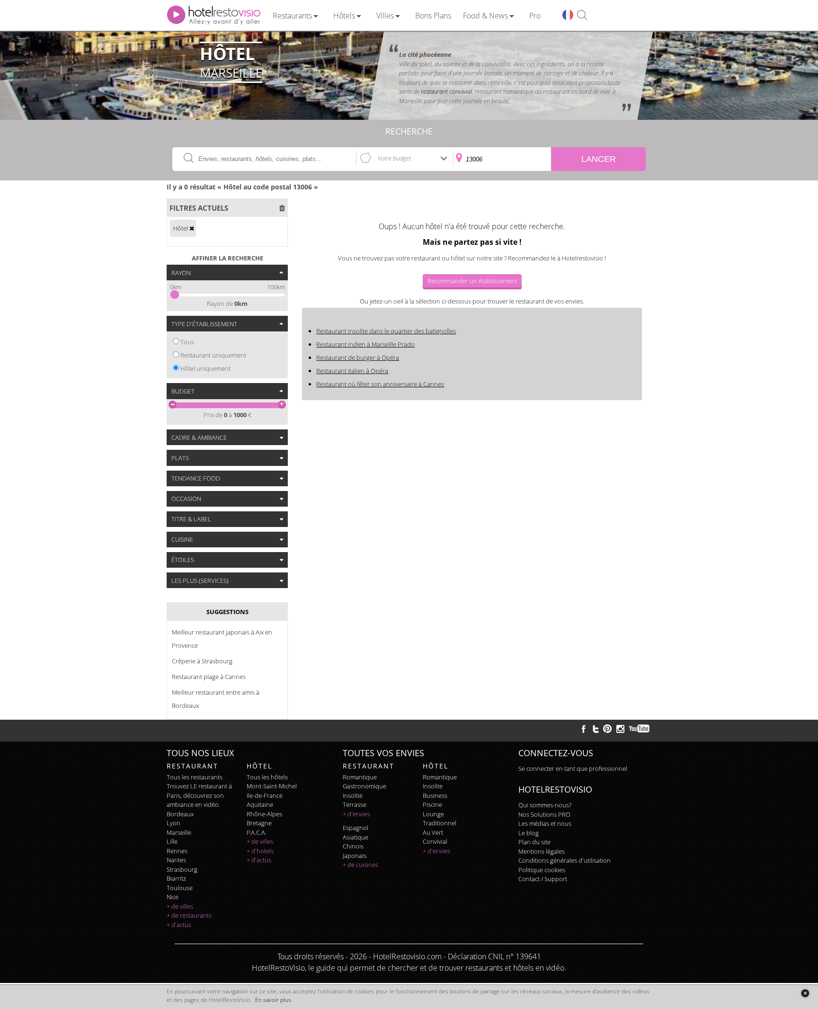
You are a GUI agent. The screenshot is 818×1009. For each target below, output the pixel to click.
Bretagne (259, 823)
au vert (433, 832)
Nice (172, 897)
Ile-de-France (265, 795)
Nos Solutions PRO (544, 814)
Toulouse (180, 888)
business (435, 795)
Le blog (528, 833)
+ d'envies (356, 814)
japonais (354, 855)
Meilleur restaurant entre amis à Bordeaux (215, 699)
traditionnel (439, 823)
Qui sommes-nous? (544, 805)
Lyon (173, 823)
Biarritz (176, 878)
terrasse (354, 804)
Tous (187, 342)
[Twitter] (595, 728)
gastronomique (364, 786)
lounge (433, 814)
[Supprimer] (191, 228)
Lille (172, 841)
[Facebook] (583, 728)
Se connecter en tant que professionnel (572, 768)
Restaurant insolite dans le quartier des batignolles (386, 331)
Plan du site (534, 842)
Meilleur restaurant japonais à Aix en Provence (222, 639)
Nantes (176, 860)
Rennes (177, 851)
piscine (432, 804)
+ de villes (180, 906)
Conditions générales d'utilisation (564, 860)
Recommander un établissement (472, 281)
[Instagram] (620, 730)
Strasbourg (182, 869)
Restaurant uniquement (213, 355)
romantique (360, 777)
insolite (353, 795)
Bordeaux (180, 814)
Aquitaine (260, 804)
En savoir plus (273, 1000)
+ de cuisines (360, 864)
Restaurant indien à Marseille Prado (365, 344)
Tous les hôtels (267, 777)
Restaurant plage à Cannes (209, 676)
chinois (353, 846)
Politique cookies (541, 870)
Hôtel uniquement (205, 368)
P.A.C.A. (257, 832)
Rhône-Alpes (264, 814)
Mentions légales (541, 851)
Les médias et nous (544, 823)
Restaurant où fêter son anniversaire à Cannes (380, 384)
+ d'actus (179, 924)
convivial (435, 841)
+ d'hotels (260, 851)
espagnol (355, 827)
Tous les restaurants (194, 777)
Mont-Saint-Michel (272, 786)
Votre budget (394, 158)
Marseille (179, 832)
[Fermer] (805, 993)
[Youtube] (639, 728)
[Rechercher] (582, 15)
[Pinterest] (607, 728)
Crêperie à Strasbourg (202, 661)
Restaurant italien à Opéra (352, 370)
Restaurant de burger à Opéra (357, 357)
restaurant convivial (446, 91)
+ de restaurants (189, 915)
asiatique (355, 837)
